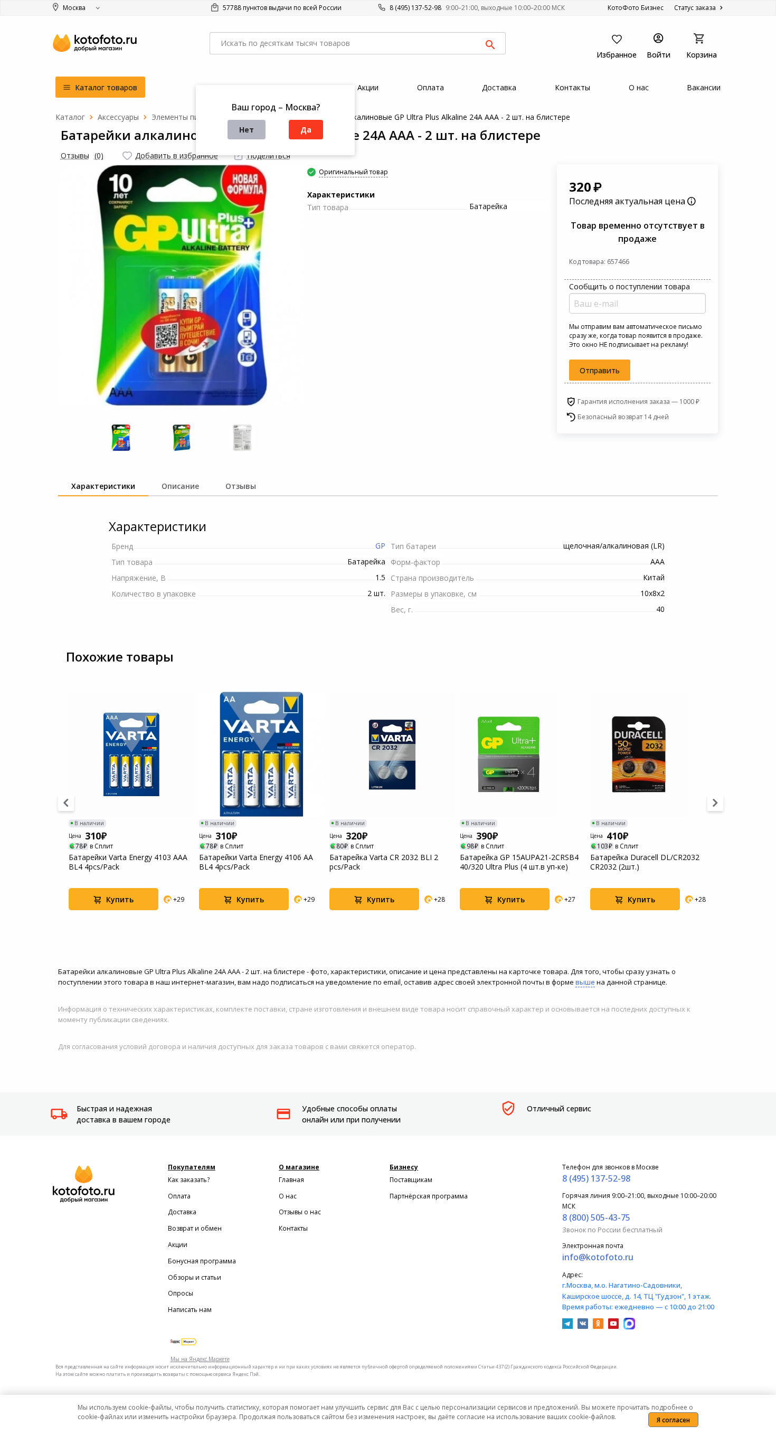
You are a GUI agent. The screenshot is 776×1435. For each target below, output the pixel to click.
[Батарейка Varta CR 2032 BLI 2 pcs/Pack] (392, 754)
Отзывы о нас (300, 1211)
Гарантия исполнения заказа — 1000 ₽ (638, 401)
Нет (246, 130)
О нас (288, 1196)
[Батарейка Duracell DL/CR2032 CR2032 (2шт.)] (652, 754)
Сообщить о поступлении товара (629, 286)
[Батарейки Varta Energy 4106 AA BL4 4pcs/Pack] (261, 754)
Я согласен (673, 1419)
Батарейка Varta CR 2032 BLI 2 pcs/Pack (383, 862)
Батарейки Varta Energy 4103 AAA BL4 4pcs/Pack (128, 862)
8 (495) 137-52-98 (415, 7)
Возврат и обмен (195, 1228)
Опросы (180, 1293)
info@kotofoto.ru (597, 1257)
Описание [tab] (180, 486)
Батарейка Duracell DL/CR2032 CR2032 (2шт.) (644, 862)
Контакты (293, 1228)
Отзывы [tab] (240, 486)
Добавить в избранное (176, 155)
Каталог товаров (105, 87)
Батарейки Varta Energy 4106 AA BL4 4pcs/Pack (256, 862)
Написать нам (190, 1309)
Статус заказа (695, 7)
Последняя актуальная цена (628, 201)
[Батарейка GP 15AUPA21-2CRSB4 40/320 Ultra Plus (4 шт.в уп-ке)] (522, 754)
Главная (291, 1179)
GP (380, 546)
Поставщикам (411, 1179)
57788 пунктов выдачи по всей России (281, 7)
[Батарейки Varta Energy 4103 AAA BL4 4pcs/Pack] (131, 754)
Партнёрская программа (429, 1196)
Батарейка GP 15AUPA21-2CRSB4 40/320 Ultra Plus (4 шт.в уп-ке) (519, 862)
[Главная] (70, 117)
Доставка (182, 1211)
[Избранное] (127, 156)
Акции (177, 1244)
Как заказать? (189, 1179)
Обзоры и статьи (194, 1277)
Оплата (179, 1196)
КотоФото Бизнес (636, 7)
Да (305, 130)
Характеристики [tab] (103, 486)
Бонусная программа (202, 1261)
